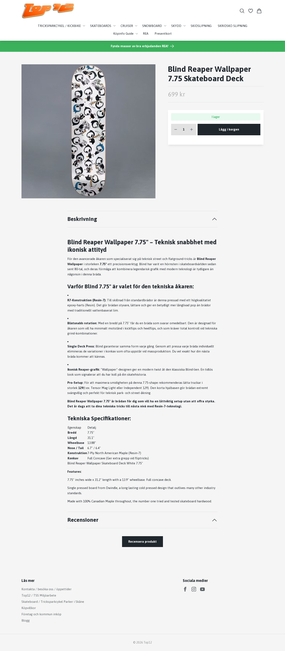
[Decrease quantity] (175, 129)
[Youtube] (202, 589)
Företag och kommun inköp (41, 614)
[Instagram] (194, 589)
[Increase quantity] (191, 129)
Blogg (25, 620)
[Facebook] (185, 589)
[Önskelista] (250, 11)
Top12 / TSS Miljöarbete (38, 595)
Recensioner (82, 520)
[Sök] (242, 11)
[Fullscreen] (88, 131)
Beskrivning (82, 219)
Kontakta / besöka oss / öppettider (46, 589)
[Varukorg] (259, 11)
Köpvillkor (28, 608)
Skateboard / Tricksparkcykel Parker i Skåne (52, 601)
